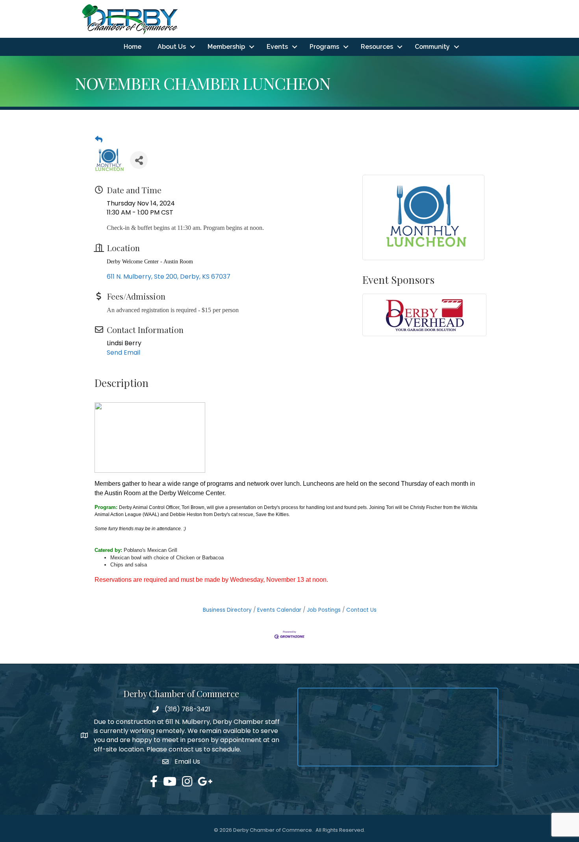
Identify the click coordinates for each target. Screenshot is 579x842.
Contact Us (361, 610)
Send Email (123, 352)
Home (132, 46)
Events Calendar (279, 610)
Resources (377, 46)
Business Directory (227, 610)
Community (432, 46)
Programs (324, 46)
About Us (172, 46)
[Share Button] (139, 160)
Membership (226, 46)
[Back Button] (98, 139)
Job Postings (324, 610)
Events (277, 46)
